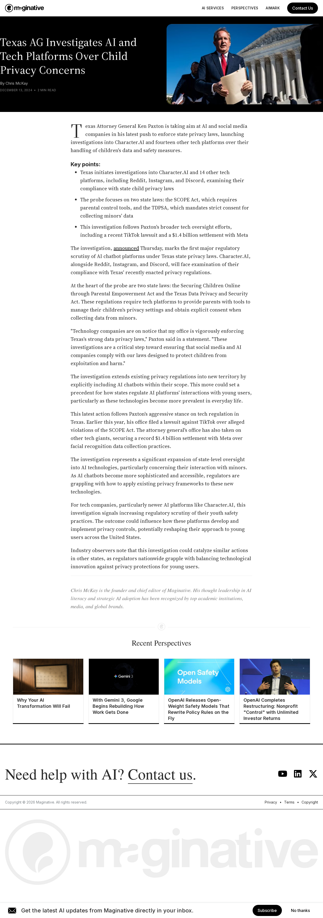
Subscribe (267, 910)
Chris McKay (17, 83)
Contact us (160, 774)
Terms (289, 802)
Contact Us (302, 8)
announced (126, 248)
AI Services (213, 8)
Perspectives (244, 8)
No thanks (300, 910)
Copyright (310, 802)
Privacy (271, 802)
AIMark (273, 8)
